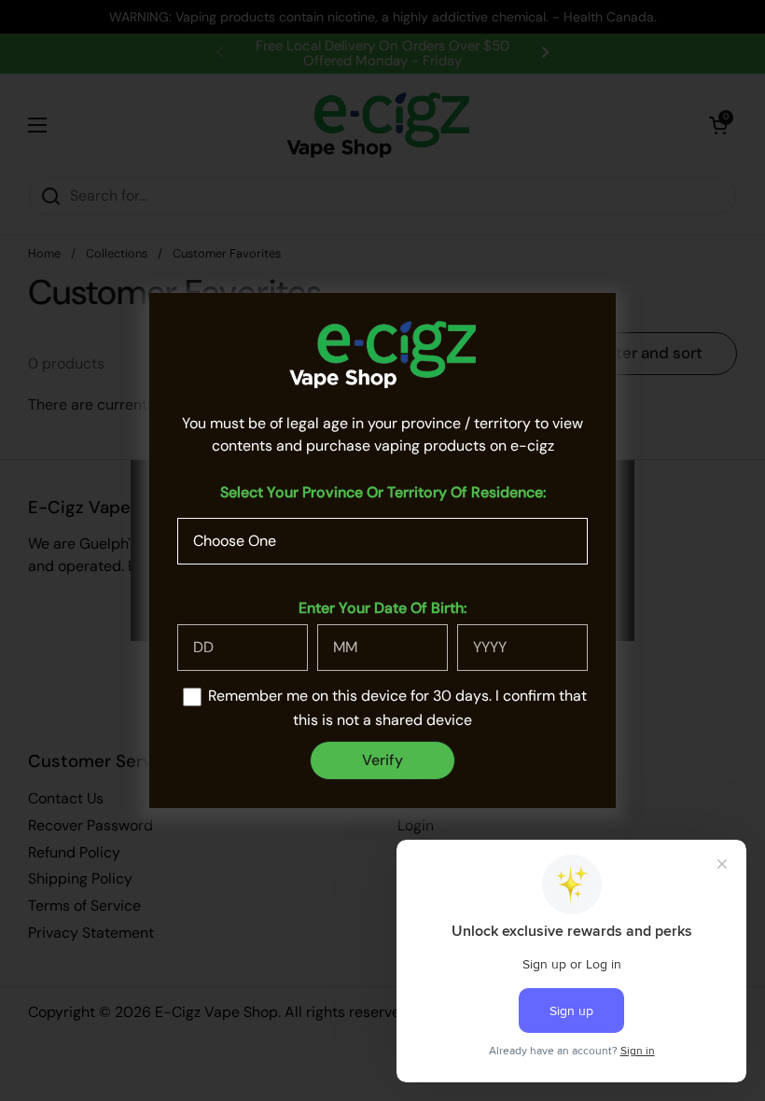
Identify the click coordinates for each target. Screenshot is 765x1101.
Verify (382, 760)
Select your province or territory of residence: (383, 492)
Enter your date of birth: (382, 608)
